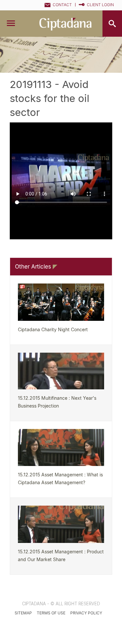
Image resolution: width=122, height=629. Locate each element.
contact (62, 4)
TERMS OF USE (51, 612)
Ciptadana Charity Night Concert (53, 329)
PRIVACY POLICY (86, 612)
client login (100, 4)
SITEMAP (23, 612)
